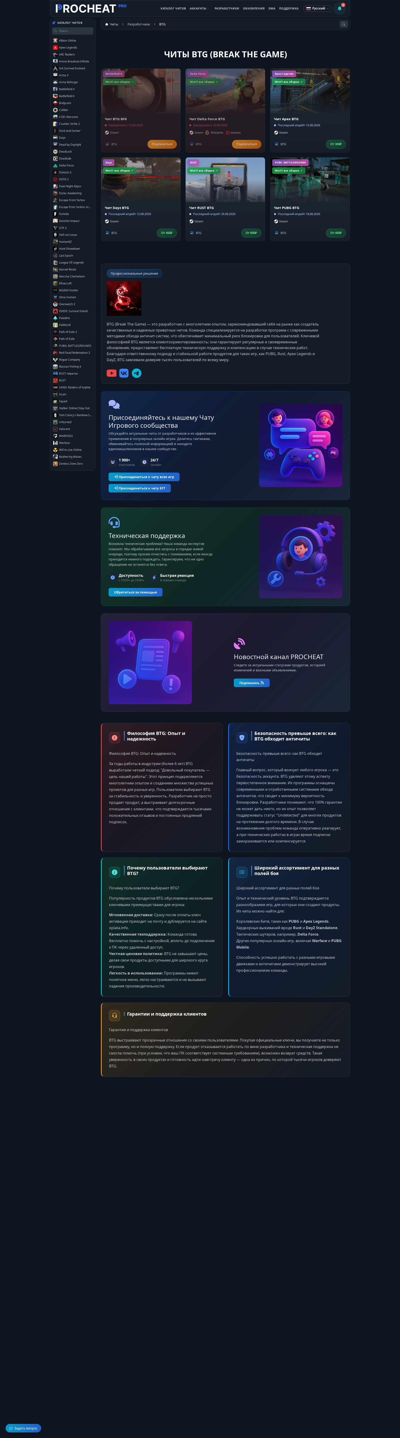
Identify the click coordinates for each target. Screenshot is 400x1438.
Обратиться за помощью (135, 592)
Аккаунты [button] (198, 8)
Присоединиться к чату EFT (142, 488)
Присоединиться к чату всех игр (146, 477)
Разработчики (227, 8)
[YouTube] (111, 373)
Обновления (254, 8)
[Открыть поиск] (344, 24)
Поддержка (289, 8)
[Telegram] (136, 373)
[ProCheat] (91, 8)
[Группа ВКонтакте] (124, 373)
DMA (272, 8)
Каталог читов (173, 8)
